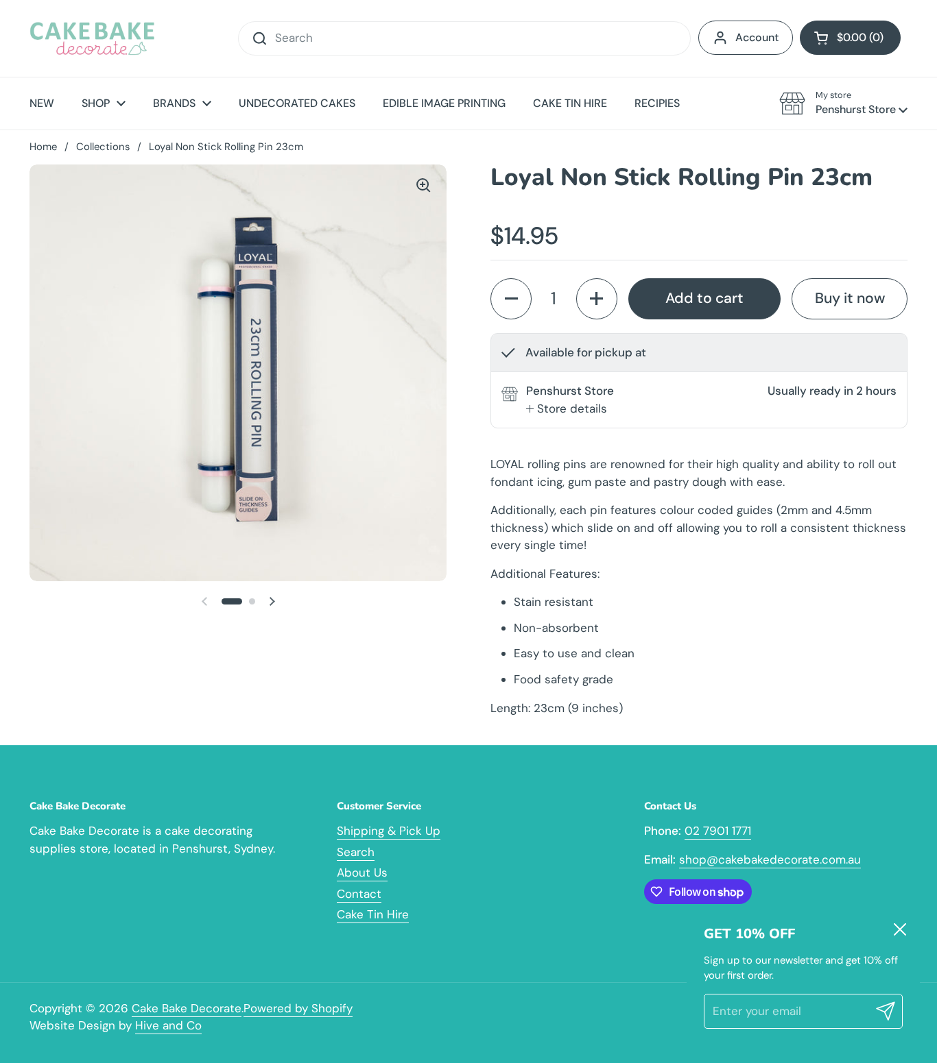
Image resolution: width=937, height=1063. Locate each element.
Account (757, 37)
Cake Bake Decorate (186, 1008)
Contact (359, 893)
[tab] (566, 409)
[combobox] (464, 38)
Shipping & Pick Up (388, 830)
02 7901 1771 (718, 830)
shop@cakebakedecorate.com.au (770, 859)
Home (43, 147)
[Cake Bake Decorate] (92, 38)
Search (356, 851)
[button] (850, 38)
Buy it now (850, 298)
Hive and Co (168, 1025)
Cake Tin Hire (373, 914)
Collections (103, 147)
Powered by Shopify (298, 1008)
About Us (362, 872)
